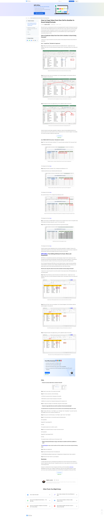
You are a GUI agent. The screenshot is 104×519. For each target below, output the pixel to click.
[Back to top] (102, 513)
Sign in (77, 1)
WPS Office (44, 253)
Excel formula (45, 445)
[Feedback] (102, 510)
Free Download (71, 1)
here (50, 192)
